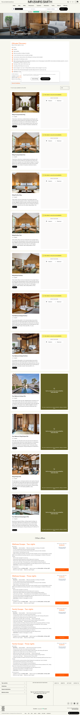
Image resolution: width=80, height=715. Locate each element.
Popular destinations (6, 689)
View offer (62, 569)
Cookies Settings (35, 78)
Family (53, 5)
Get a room (64, 37)
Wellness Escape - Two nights (23, 544)
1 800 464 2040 (54, 392)
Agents (35, 713)
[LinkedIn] (74, 703)
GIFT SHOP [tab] (69, 683)
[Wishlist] (70, 2)
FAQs (28, 713)
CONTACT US (76, 683)
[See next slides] (36, 102)
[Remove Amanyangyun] (22, 9)
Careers (39, 713)
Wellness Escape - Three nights (24, 576)
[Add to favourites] (12, 33)
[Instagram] (68, 703)
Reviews (45, 37)
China (21, 31)
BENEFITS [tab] (63, 683)
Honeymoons (31, 5)
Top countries (4, 683)
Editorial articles (5, 692)
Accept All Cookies (45, 78)
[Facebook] (71, 703)
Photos (26, 37)
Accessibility (49, 713)
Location (35, 37)
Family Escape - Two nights (22, 609)
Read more (15, 126)
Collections (4, 686)
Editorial (59, 5)
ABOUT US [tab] (56, 683)
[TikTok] (77, 703)
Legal (25, 713)
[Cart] (73, 2)
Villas (19, 5)
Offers (24, 5)
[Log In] (76, 2)
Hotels (14, 5)
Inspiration (39, 5)
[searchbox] (27, 9)
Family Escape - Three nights (23, 644)
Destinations (46, 5)
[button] (68, 2)
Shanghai (16, 31)
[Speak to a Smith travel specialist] (68, 2)
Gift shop (65, 5)
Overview (15, 37)
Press (32, 713)
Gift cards (43, 713)
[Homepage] (40, 1)
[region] (40, 77)
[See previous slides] (14, 102)
